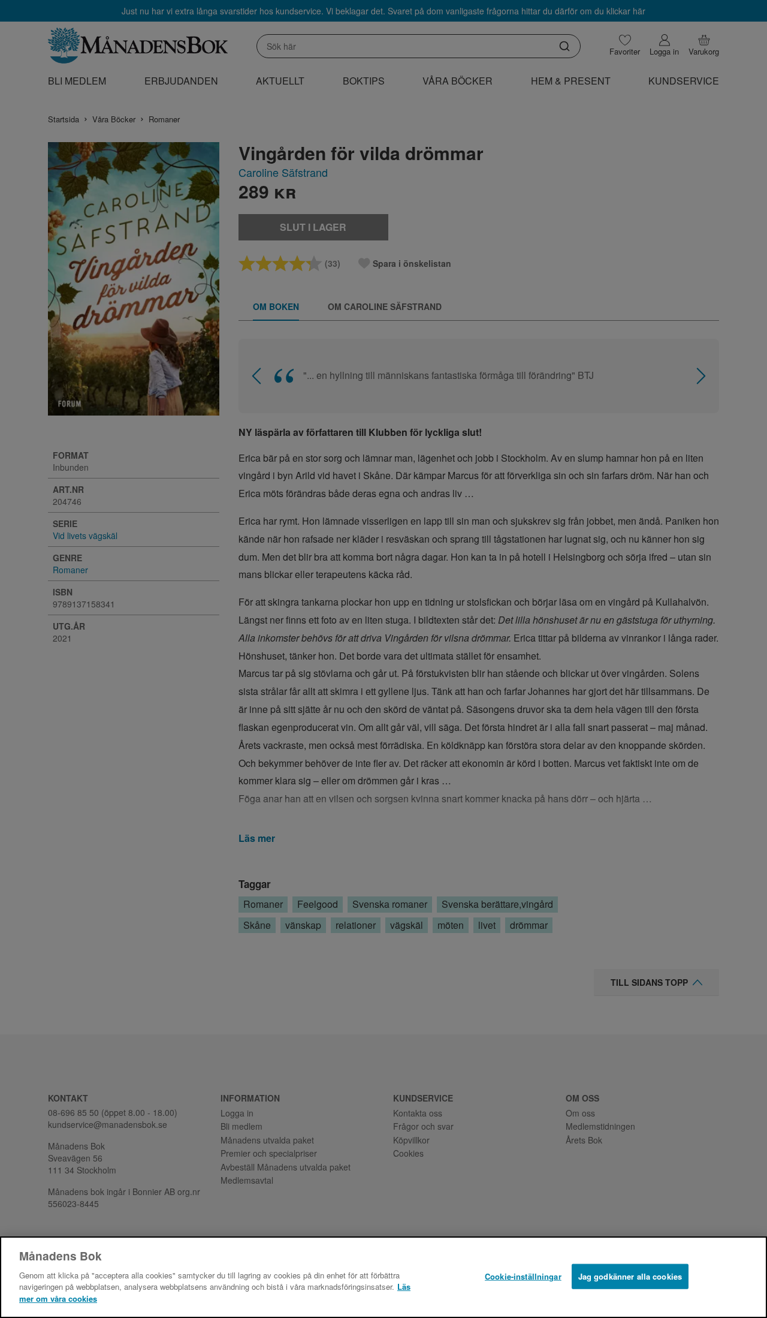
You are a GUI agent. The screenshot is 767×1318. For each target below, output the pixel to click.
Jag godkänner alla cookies (630, 1275)
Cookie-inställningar (523, 1275)
